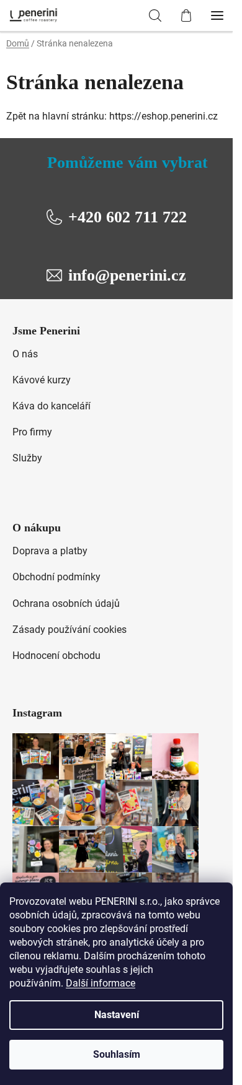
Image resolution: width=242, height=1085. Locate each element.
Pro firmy (32, 432)
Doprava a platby (49, 551)
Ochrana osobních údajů (66, 603)
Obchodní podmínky (56, 577)
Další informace (100, 983)
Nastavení (116, 1015)
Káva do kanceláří (51, 406)
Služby (27, 458)
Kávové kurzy (41, 380)
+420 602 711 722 (127, 217)
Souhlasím (116, 1054)
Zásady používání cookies (69, 629)
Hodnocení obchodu (56, 655)
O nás (25, 354)
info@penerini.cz (127, 275)
